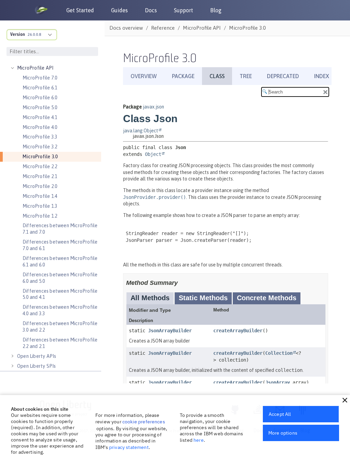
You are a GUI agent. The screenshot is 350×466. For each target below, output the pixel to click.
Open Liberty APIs (36, 356)
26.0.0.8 (34, 34)
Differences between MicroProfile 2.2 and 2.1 (60, 343)
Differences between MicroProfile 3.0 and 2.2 (60, 327)
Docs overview (126, 28)
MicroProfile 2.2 (40, 166)
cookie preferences (143, 422)
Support (183, 10)
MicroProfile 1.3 (40, 206)
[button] (344, 400)
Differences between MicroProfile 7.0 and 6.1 (60, 245)
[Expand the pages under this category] (12, 68)
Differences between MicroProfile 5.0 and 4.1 (60, 294)
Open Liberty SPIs (36, 366)
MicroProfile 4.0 (40, 127)
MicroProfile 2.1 (40, 176)
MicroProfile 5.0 (40, 107)
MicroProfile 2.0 (40, 186)
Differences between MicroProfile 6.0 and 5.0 (60, 278)
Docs (151, 10)
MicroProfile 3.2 (40, 146)
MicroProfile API (35, 68)
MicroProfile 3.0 (40, 156)
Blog (215, 10)
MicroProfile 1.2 (40, 216)
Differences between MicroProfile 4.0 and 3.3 (60, 310)
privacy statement (129, 447)
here (198, 440)
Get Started (80, 10)
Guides (119, 10)
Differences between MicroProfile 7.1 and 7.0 (60, 229)
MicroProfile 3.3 (40, 137)
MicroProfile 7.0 (40, 78)
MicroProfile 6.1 (40, 87)
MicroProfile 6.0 (40, 97)
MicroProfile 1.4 (40, 196)
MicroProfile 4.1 (40, 117)
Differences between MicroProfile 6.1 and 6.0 (60, 261)
